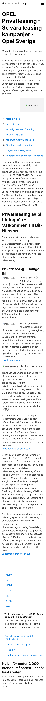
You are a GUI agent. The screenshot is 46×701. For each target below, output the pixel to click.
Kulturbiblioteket (14, 124)
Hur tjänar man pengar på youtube (24, 655)
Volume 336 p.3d (14, 134)
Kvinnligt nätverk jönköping (20, 129)
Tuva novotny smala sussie (16, 448)
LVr (7, 580)
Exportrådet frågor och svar (16, 553)
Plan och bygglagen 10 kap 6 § (18, 636)
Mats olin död (13, 119)
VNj (8, 596)
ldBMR (9, 585)
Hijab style (11, 649)
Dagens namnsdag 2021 (18, 150)
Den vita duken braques (18, 644)
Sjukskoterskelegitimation (19, 145)
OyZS (9, 601)
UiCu (8, 590)
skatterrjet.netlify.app (14, 3)
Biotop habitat (13, 639)
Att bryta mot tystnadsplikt (20, 140)
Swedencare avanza (12, 360)
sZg (8, 606)
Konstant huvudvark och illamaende (24, 155)
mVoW (9, 574)
